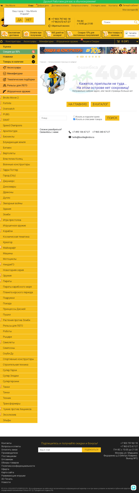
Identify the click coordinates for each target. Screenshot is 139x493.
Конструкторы (13, 41)
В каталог (100, 104)
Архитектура (10, 131)
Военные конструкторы (16, 164)
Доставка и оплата (60, 5)
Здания (7, 208)
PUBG (6, 114)
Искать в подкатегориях (87, 116)
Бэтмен (7, 147)
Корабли (8, 231)
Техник (7, 398)
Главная (43, 62)
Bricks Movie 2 (11, 97)
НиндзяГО (8, 264)
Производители (9, 452)
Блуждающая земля (14, 142)
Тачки (6, 392)
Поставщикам (8, 456)
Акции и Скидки (91, 41)
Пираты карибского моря (17, 286)
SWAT (6, 119)
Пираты (7, 281)
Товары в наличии (13, 61)
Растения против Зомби (16, 320)
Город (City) (9, 175)
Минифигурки (46, 41)
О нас (30, 5)
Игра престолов (12, 220)
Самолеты (9, 342)
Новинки (8, 56)
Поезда (7, 303)
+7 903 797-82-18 (60, 19)
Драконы (8, 192)
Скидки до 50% (11, 51)
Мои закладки (130, 10)
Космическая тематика (16, 236)
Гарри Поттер (10, 169)
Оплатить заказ (9, 449)
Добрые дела (43, 5)
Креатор (7, 242)
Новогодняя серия (13, 270)
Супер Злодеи (11, 375)
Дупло (6, 197)
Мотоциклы (9, 258)
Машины (8, 253)
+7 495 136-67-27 (81, 132)
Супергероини (11, 381)
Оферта (5, 469)
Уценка (7, 46)
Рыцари (7, 336)
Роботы (7, 331)
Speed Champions (12, 125)
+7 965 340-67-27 (101, 132)
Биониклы (8, 136)
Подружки (9, 297)
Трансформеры (11, 403)
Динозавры (9, 186)
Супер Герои (10, 370)
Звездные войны (12, 203)
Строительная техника (15, 364)
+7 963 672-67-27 (60, 21)
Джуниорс (9, 181)
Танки (6, 386)
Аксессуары (30, 41)
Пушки (7, 314)
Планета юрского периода (18, 292)
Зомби (6, 214)
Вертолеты (9, 153)
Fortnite (7, 103)
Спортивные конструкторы (18, 359)
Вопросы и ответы (80, 5)
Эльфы (7, 420)
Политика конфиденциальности (18, 466)
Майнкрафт (9, 247)
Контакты (113, 5)
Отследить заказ (98, 5)
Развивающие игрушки (13, 475)
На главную (78, 104)
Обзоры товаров (10, 462)
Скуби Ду (8, 353)
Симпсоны (9, 347)
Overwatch (9, 108)
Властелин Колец (13, 158)
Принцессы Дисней (14, 309)
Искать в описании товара (88, 119)
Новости (6, 482)
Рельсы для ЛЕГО (13, 325)
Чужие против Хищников (17, 409)
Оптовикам (7, 459)
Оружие (7, 275)
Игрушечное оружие (67, 41)
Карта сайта (7, 472)
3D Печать (6, 479)
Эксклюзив (9, 414)
